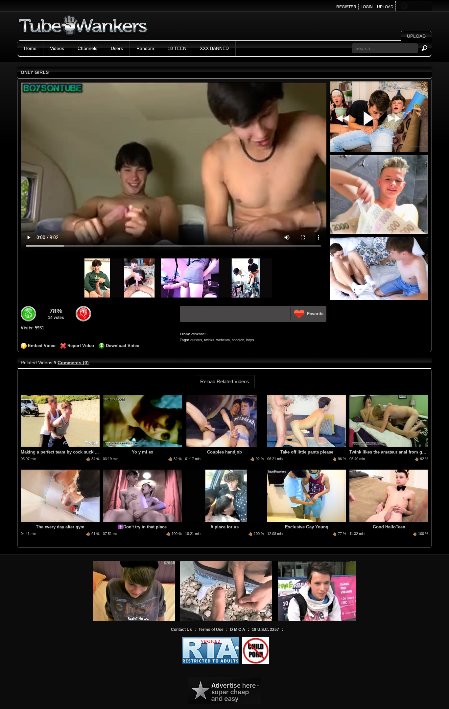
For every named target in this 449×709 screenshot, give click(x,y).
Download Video (122, 345)
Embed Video (42, 345)
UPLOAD (385, 7)
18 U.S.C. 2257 (265, 629)
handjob (238, 340)
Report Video (80, 345)
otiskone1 (199, 334)
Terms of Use (211, 629)
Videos (57, 48)
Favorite (315, 313)
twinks (209, 340)
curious (196, 340)
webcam (223, 340)
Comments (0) (73, 362)
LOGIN (367, 7)
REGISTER (346, 7)
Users (117, 48)
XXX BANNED (214, 48)
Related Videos (36, 362)
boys (250, 340)
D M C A (237, 629)
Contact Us (181, 629)
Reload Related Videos (224, 381)
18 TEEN (177, 48)
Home (30, 48)
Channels (87, 48)
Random (145, 48)
